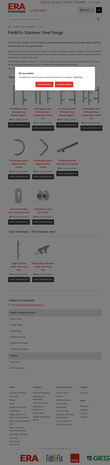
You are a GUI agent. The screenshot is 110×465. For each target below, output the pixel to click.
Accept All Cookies (64, 84)
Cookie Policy (78, 77)
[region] (55, 79)
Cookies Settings (44, 84)
